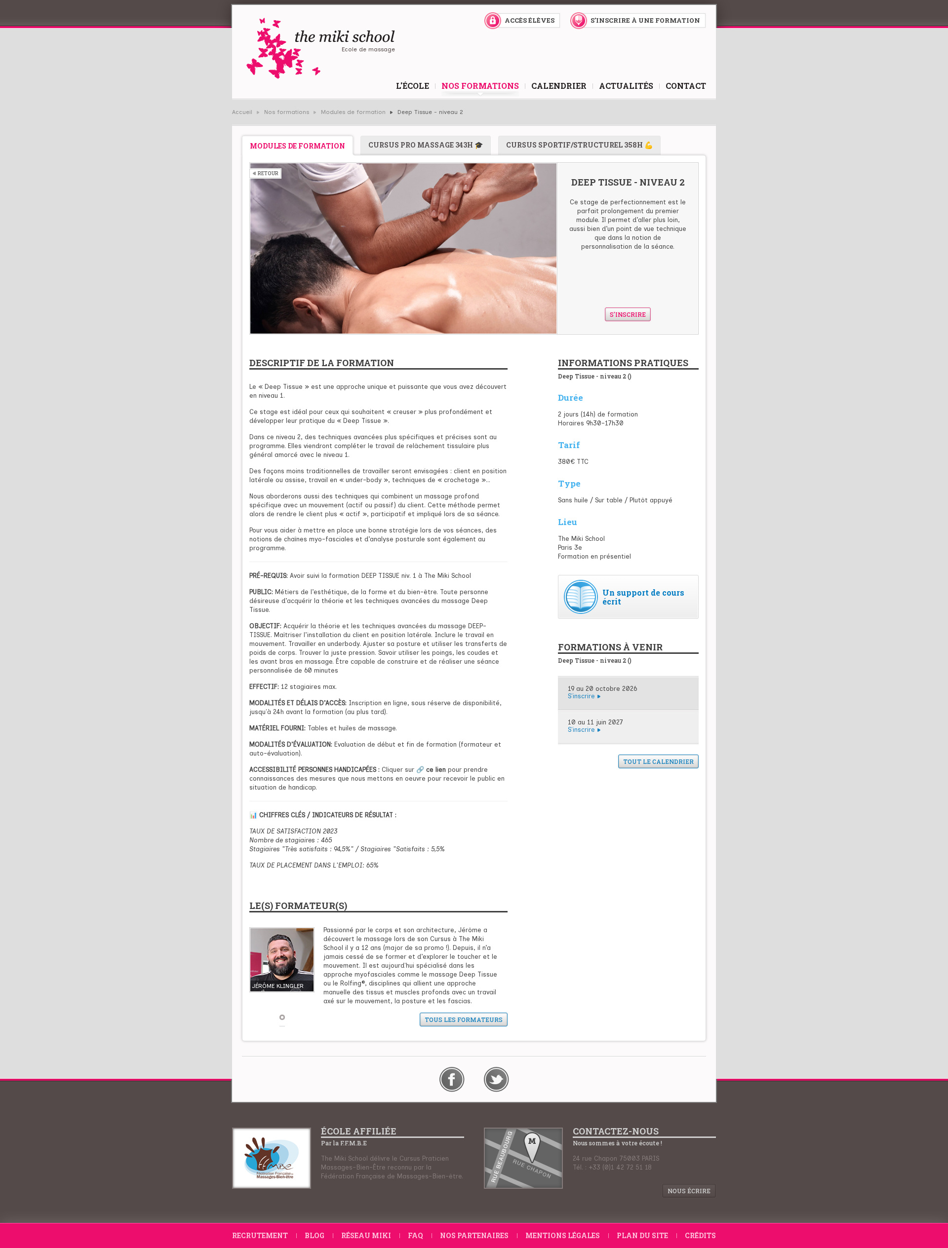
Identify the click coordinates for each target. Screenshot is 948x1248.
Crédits (700, 1235)
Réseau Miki (366, 1235)
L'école (412, 86)
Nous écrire (689, 1191)
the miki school (320, 48)
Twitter (496, 1079)
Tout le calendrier (658, 761)
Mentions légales (562, 1235)
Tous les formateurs (464, 1019)
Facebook (452, 1079)
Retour (268, 173)
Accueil (242, 112)
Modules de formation (353, 112)
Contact (686, 86)
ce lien (436, 769)
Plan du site (642, 1235)
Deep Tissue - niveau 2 (430, 112)
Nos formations (480, 86)
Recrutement (260, 1235)
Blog (314, 1235)
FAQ (415, 1235)
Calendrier (559, 86)
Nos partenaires (474, 1235)
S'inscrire (628, 314)
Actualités (626, 86)
